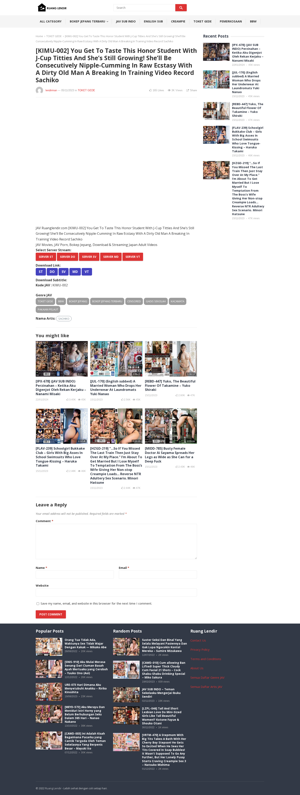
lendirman (51, 90)
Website (42, 585)
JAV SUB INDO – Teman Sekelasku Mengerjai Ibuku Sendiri (161, 692)
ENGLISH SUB (153, 21)
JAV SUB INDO (126, 21)
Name (41, 568)
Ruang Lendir (53, 788)
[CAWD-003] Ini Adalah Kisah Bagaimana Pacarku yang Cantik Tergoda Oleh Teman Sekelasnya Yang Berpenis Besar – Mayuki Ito (85, 741)
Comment (44, 521)
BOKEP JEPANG (78, 301)
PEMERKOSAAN (231, 21)
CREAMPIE (178, 21)
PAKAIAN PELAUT (48, 309)
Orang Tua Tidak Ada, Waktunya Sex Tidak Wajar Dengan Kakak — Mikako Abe (86, 643)
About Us (196, 668)
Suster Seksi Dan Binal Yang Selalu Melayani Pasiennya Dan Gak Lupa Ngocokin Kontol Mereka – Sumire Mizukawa (164, 645)
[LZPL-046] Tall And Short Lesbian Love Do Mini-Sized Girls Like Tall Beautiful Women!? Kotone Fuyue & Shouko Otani (161, 716)
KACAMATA (177, 301)
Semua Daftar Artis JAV (206, 687)
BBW (253, 21)
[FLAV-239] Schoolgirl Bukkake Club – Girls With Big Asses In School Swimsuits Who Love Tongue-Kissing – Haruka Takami (60, 457)
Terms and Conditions (205, 659)
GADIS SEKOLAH (156, 301)
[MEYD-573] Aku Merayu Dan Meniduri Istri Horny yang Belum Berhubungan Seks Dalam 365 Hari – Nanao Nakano (85, 714)
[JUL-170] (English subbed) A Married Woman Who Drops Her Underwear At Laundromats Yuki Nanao (115, 387)
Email (124, 568)
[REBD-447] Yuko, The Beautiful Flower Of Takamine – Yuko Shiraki (170, 385)
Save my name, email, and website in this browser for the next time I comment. (96, 603)
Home (39, 36)
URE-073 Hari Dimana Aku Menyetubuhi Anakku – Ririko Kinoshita (86, 688)
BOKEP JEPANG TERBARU (87, 21)
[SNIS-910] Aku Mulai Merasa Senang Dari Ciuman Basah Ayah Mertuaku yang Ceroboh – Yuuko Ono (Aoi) (86, 667)
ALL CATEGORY (51, 21)
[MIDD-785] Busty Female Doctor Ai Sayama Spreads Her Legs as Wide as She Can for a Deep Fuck (169, 454)
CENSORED (134, 301)
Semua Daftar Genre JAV (207, 677)
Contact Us (198, 640)
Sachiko (63, 318)
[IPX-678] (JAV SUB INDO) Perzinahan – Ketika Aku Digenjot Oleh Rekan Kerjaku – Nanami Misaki (61, 387)
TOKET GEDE (202, 21)
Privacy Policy (200, 649)
